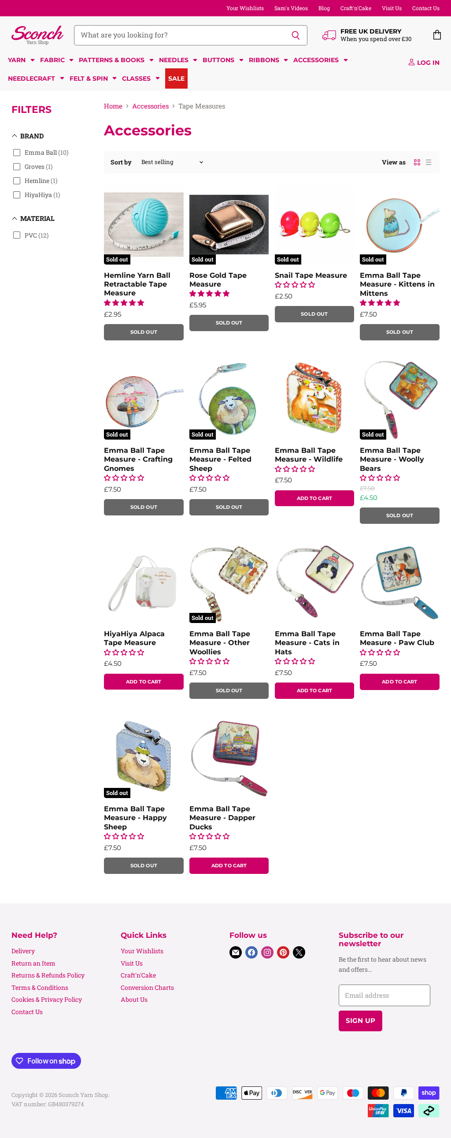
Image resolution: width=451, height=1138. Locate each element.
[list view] (428, 162)
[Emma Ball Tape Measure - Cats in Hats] (314, 583)
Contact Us (426, 8)
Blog (324, 8)
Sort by (121, 162)
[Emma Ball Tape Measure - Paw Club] (399, 583)
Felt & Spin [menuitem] (89, 78)
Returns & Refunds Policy (48, 975)
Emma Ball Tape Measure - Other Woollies (219, 643)
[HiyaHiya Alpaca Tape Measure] (143, 583)
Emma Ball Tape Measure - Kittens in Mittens (397, 284)
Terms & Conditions (39, 987)
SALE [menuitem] (176, 78)
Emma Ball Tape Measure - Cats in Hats (307, 643)
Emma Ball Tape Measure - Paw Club (397, 638)
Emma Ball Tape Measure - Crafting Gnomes (138, 459)
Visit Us (392, 8)
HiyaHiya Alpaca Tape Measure (134, 638)
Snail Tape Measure (311, 275)
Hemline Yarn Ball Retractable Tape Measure (137, 284)
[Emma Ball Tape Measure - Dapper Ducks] (229, 758)
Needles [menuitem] (174, 60)
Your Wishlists (245, 8)
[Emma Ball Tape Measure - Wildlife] (314, 399)
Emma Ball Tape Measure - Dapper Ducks (222, 818)
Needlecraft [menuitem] (31, 78)
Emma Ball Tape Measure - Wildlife (309, 454)
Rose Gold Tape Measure (218, 279)
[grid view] (417, 162)
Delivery (23, 951)
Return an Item (33, 963)
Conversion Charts (147, 987)
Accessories (150, 106)
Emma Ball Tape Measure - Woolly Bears (392, 459)
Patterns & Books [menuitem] (111, 60)
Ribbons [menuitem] (264, 60)
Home (113, 106)
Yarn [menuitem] (17, 60)
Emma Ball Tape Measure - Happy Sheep (135, 818)
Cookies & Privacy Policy (46, 999)
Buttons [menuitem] (218, 60)
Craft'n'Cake (355, 8)
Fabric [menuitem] (52, 60)
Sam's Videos (291, 8)
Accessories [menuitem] (316, 60)
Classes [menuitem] (136, 78)
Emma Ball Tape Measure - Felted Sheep (220, 459)
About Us (134, 999)
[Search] (295, 35)
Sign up (360, 1021)
